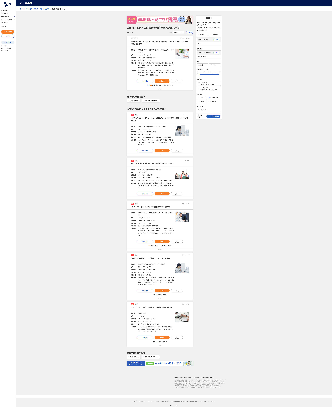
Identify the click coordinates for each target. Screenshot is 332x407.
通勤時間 (215, 34)
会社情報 (3, 46)
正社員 (202, 101)
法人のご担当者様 (5, 48)
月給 (214, 65)
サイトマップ (212, 401)
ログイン (8, 36)
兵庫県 (36, 9)
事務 (41, 9)
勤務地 (202, 34)
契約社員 (213, 101)
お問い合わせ (7, 42)
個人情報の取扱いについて (154, 401)
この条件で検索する (213, 116)
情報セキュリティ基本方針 (201, 401)
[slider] (198, 74)
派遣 (201, 97)
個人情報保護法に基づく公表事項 (186, 401)
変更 (217, 39)
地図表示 (190, 32)
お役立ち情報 (4, 50)
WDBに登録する (8, 31)
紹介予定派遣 (214, 97)
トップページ (23, 9)
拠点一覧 (3, 26)
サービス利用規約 (143, 401)
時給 (201, 65)
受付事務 (46, 9)
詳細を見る (145, 81)
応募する (162, 81)
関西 (30, 9)
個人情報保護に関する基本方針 (169, 401)
